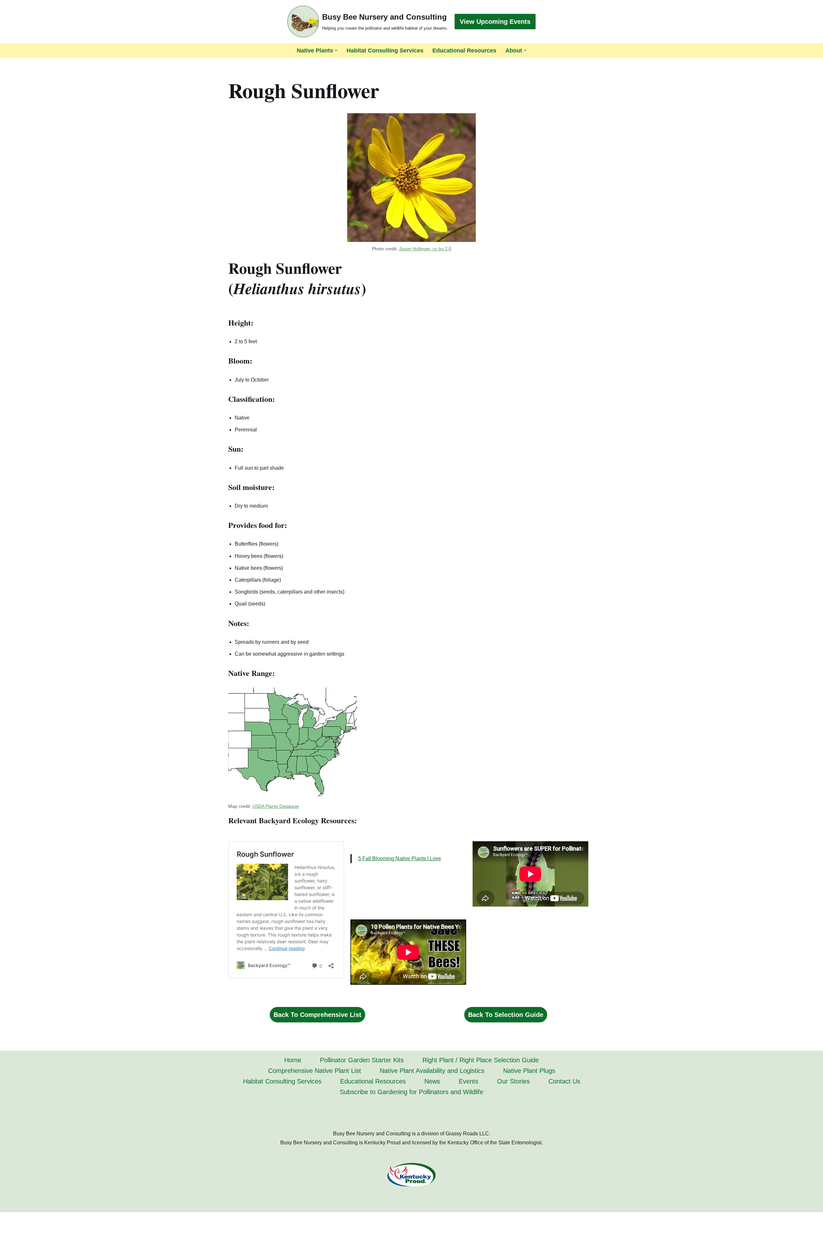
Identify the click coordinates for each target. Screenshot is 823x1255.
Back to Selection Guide (505, 1014)
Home (292, 1060)
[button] (336, 50)
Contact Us (564, 1081)
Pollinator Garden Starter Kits (362, 1060)
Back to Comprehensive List (317, 1014)
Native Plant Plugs (529, 1070)
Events (468, 1081)
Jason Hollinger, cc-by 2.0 (425, 248)
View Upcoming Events (495, 21)
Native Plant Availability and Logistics (432, 1070)
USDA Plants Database (275, 806)
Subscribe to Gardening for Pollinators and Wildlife (411, 1091)
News (432, 1081)
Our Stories (513, 1081)
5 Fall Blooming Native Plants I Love (399, 858)
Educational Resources (464, 50)
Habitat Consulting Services (385, 50)
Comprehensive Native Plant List (314, 1070)
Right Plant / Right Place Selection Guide (480, 1060)
